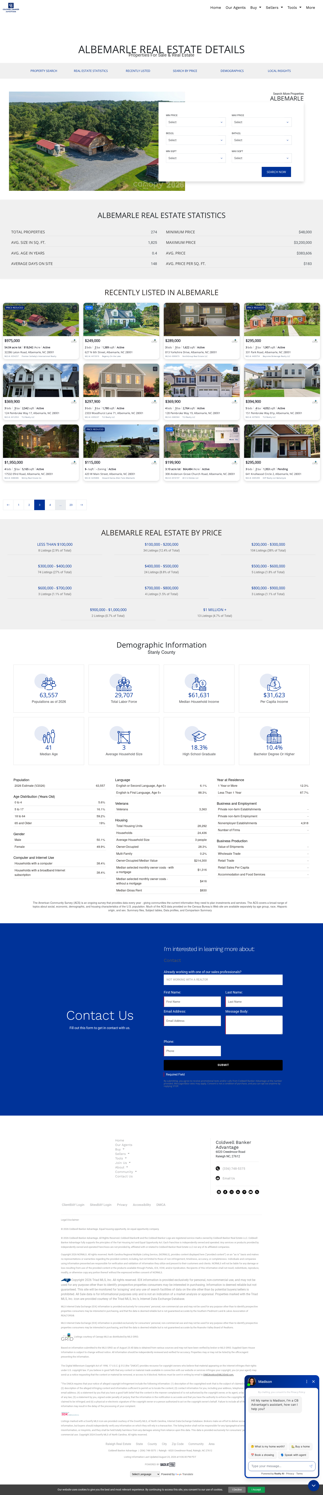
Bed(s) (170, 133)
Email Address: (175, 1011)
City (164, 1444)
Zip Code (178, 1444)
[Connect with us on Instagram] (231, 1192)
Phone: (169, 1041)
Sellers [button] (273, 7)
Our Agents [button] (236, 7)
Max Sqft (237, 151)
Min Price (172, 115)
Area (212, 1444)
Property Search (43, 71)
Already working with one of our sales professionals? (203, 972)
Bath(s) (236, 133)
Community (196, 1444)
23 (71, 504)
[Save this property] (75, 308)
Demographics (232, 71)
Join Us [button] (121, 1163)
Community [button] (124, 1172)
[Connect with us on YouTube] (250, 1192)
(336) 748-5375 (234, 1168)
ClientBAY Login (73, 1205)
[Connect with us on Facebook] (225, 1192)
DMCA (160, 1205)
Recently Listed (138, 71)
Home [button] (215, 7)
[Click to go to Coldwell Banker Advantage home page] (11, 7)
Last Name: (234, 992)
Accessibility (142, 1205)
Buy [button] (254, 7)
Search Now (276, 172)
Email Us (229, 1178)
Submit (223, 1065)
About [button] (120, 1167)
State (139, 1444)
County (152, 1444)
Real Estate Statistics (91, 71)
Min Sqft (171, 151)
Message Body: (236, 1011)
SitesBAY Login (100, 1205)
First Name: (172, 992)
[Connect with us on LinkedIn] (238, 1192)
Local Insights (279, 71)
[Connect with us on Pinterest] (244, 1192)
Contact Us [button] (124, 1176)
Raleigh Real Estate (118, 1444)
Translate (187, 1474)
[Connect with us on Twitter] (219, 1192)
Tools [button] (292, 7)
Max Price (238, 115)
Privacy (122, 1205)
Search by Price (185, 71)
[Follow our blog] (257, 1192)
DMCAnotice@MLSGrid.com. (218, 1374)
